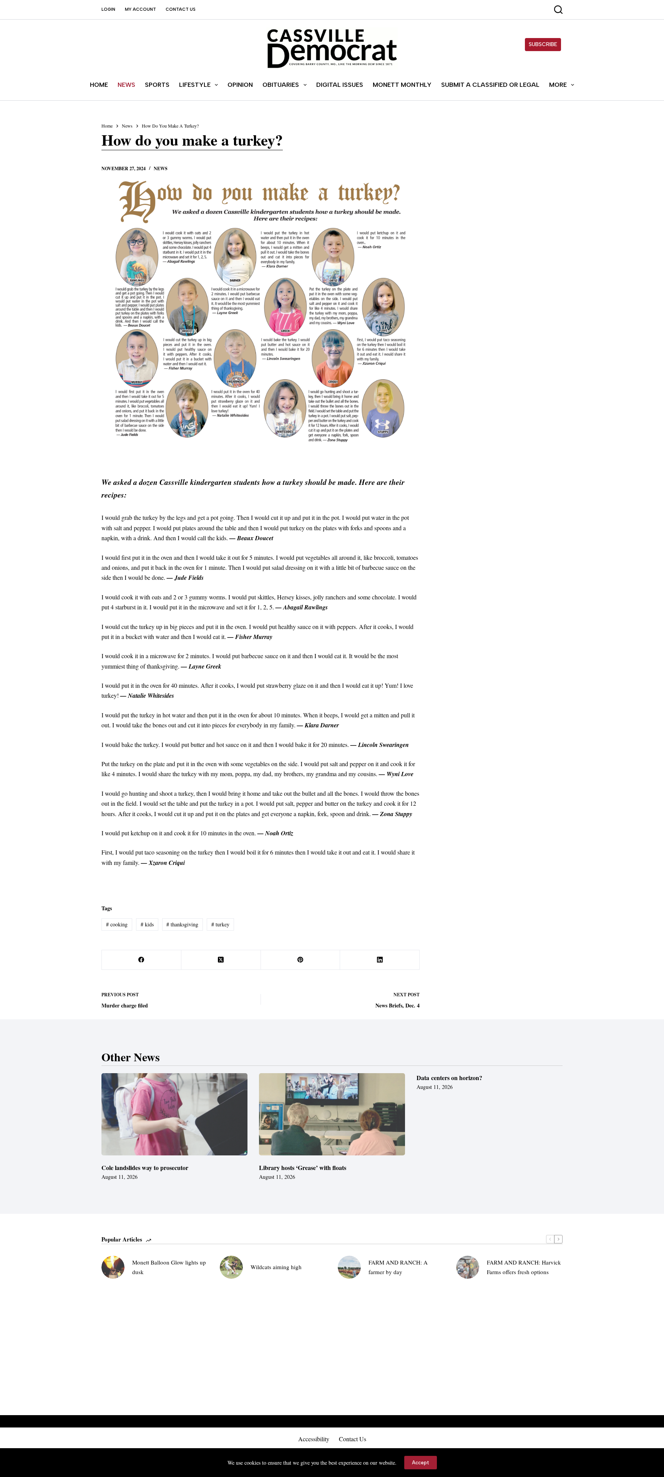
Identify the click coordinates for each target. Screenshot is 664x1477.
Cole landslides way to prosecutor (144, 1167)
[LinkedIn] (380, 960)
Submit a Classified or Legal (490, 84)
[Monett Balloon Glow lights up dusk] (112, 1267)
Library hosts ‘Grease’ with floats (302, 1167)
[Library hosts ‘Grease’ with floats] (332, 1114)
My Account (140, 9)
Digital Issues (339, 84)
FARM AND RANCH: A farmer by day (398, 1267)
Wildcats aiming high (276, 1267)
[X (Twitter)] (221, 960)
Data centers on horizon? (449, 1077)
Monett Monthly (402, 84)
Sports (157, 84)
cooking (117, 924)
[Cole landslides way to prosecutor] (174, 1114)
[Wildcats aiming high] (231, 1267)
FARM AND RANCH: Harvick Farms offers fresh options (524, 1267)
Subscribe (543, 44)
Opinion (240, 84)
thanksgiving (182, 924)
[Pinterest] (300, 960)
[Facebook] (141, 960)
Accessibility (313, 1439)
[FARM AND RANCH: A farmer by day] (349, 1267)
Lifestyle (195, 84)
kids (147, 924)
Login (108, 9)
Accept (420, 1462)
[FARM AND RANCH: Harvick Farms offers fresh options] (467, 1267)
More (558, 84)
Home (99, 84)
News (126, 84)
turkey (220, 924)
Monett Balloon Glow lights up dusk (169, 1267)
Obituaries (280, 84)
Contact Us (181, 9)
